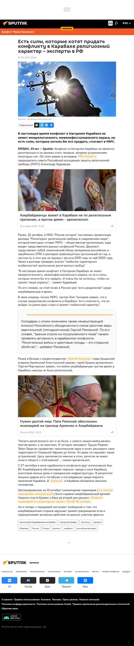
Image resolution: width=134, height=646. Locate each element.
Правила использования (27, 599)
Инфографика (110, 571)
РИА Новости (87, 156)
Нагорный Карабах (68, 522)
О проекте (7, 599)
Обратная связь (10, 608)
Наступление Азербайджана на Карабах (37, 522)
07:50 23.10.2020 (27, 57)
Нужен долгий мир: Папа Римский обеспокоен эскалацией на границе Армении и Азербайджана (61, 423)
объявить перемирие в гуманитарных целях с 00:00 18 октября (61, 499)
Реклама (56, 599)
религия (56, 528)
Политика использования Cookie (54, 604)
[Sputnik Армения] (16, 26)
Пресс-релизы (70, 599)
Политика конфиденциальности (18, 604)
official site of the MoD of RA (39, 119)
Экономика (37, 571)
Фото (95, 571)
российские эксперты (86, 528)
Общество (23, 528)
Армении (56, 481)
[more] (112, 226)
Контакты (46, 599)
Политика (85, 522)
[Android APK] (11, 617)
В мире (46, 528)
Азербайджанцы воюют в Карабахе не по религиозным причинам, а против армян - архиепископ (65, 217)
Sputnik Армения (79, 358)
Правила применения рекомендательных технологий (101, 604)
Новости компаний (89, 599)
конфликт (68, 528)
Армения (97, 522)
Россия (35, 528)
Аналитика (82, 571)
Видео (126, 571)
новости (7, 571)
